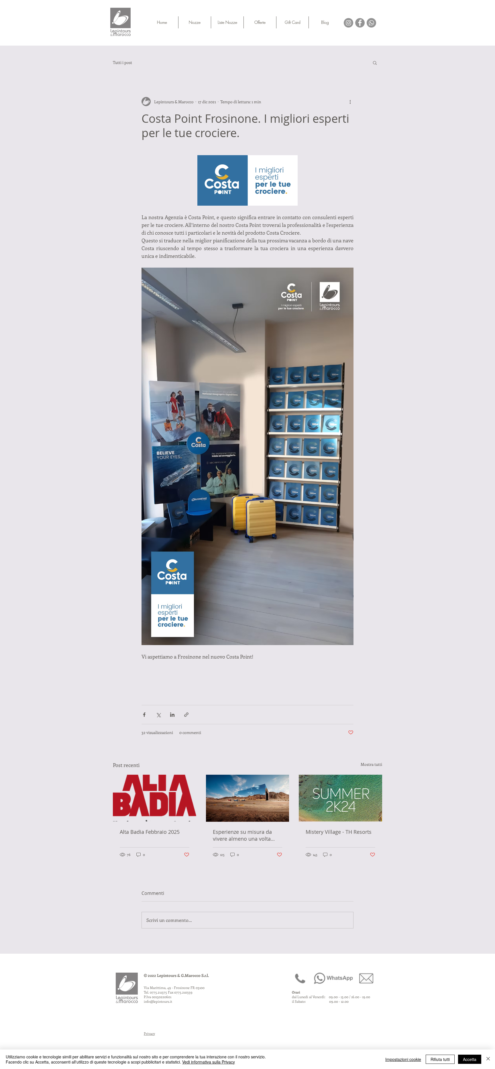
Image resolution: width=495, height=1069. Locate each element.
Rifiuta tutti (440, 1059)
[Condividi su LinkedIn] (172, 714)
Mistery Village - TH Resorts (339, 831)
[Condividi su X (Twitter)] (158, 714)
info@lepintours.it (158, 1001)
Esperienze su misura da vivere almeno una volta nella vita (242, 835)
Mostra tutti (371, 764)
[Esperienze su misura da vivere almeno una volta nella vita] (247, 798)
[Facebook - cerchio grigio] (360, 23)
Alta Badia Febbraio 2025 (150, 831)
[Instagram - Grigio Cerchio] (348, 23)
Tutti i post (122, 62)
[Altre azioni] (350, 101)
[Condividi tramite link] (186, 714)
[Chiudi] (488, 1059)
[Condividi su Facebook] (144, 714)
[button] (375, 62)
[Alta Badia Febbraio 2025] (154, 798)
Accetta (469, 1059)
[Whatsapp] (371, 23)
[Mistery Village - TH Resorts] (340, 798)
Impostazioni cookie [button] (403, 1059)
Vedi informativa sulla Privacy (208, 1062)
